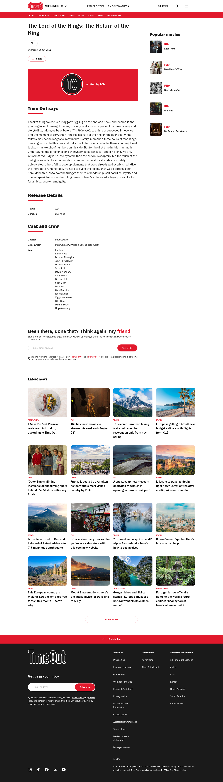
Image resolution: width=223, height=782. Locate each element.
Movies (91, 15)
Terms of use (119, 729)
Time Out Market (113, 15)
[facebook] (47, 769)
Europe (173, 682)
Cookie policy (120, 715)
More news (111, 620)
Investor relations (122, 667)
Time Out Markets (118, 6)
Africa (173, 667)
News (31, 15)
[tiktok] (38, 769)
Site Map (117, 760)
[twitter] (55, 769)
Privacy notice (120, 696)
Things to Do (43, 15)
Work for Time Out (122, 682)
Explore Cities (95, 6)
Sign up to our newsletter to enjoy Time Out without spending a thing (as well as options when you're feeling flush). (79, 338)
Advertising (147, 660)
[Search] (176, 6)
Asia (172, 675)
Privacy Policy (94, 357)
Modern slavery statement (121, 739)
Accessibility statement (125, 722)
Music (100, 15)
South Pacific (176, 704)
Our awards (119, 675)
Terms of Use (78, 357)
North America (177, 689)
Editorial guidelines (123, 689)
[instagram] (30, 769)
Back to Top (114, 639)
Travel (71, 15)
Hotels (81, 15)
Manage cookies (121, 747)
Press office (119, 660)
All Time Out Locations (181, 660)
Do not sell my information (120, 706)
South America (177, 696)
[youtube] (64, 769)
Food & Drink (59, 15)
